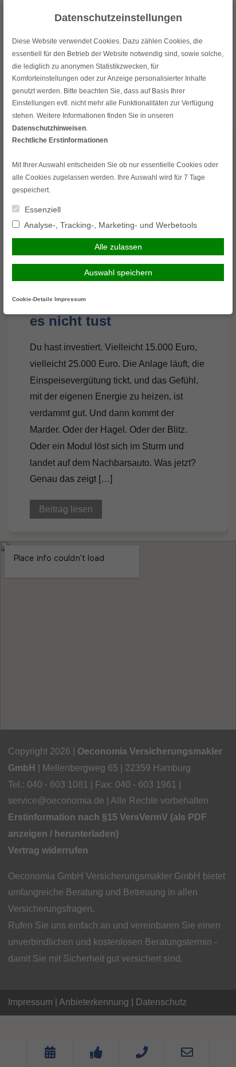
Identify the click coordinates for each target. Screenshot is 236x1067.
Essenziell (41, 209)
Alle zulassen (118, 246)
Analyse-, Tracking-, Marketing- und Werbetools (109, 225)
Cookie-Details (32, 299)
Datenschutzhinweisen (49, 128)
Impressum (70, 299)
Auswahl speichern (118, 272)
